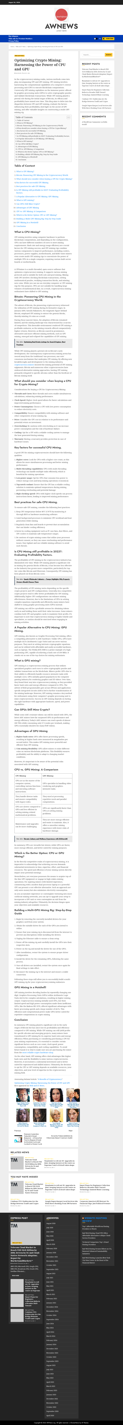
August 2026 (50, 1223)
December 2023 (52, 1349)
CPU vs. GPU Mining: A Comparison (31, 149)
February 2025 (51, 1299)
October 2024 (51, 1315)
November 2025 (52, 1261)
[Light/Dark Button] (96, 39)
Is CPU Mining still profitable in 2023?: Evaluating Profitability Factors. (43, 136)
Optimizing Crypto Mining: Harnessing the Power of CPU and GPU (42, 1083)
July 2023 (49, 1369)
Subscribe (109, 39)
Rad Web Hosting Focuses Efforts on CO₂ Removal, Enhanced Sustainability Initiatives (97, 1251)
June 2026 (50, 1232)
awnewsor (18, 73)
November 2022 (52, 1403)
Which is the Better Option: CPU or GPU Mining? (36, 152)
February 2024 (51, 1340)
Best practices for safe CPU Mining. (30, 133)
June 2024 (50, 1324)
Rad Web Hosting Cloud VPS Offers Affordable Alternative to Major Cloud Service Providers (96, 1235)
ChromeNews (74, 1423)
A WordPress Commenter (91, 122)
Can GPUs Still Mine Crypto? (28, 144)
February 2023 (51, 1390)
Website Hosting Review (94, 1219)
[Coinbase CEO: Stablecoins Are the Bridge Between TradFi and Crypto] (17, 1315)
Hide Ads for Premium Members (20, 39)
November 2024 (52, 1311)
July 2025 (49, 1278)
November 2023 (52, 1353)
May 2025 (49, 1286)
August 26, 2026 (50, 1167)
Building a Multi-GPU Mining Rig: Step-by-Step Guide (38, 154)
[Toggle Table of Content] (67, 117)
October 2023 (51, 1357)
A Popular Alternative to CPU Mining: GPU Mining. (36, 139)
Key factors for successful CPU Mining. (31, 131)
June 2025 (50, 1282)
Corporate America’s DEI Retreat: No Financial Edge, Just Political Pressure (95, 1202)
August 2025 (50, 1273)
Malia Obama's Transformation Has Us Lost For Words (23, 1124)
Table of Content (23, 120)
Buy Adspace (13, 36)
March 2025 (50, 1294)
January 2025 (51, 1303)
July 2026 (49, 1228)
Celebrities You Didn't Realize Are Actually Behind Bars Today (39, 1104)
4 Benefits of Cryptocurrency (50, 1079)
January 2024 (51, 1344)
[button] (100, 39)
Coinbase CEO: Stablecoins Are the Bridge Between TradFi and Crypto (95, 100)
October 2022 (51, 1407)
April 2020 (50, 1415)
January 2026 (51, 1253)
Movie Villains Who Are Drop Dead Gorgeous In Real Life (39, 1124)
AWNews (61, 26)
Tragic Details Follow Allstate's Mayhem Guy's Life (23, 1104)
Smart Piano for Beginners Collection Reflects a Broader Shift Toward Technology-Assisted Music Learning (95, 92)
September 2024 (52, 1319)
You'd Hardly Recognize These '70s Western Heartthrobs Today (56, 1125)
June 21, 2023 (26, 73)
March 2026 (50, 1244)
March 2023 (50, 1386)
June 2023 (50, 1374)
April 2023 (50, 1382)
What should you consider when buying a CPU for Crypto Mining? (42, 128)
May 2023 (49, 1378)
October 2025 (51, 1265)
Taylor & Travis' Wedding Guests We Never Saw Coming (73, 1124)
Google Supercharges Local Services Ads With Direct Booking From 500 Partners (61, 1202)
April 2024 (50, 1332)
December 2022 (52, 1399)
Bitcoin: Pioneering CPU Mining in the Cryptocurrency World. (40, 125)
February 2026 (51, 1248)
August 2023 (50, 1365)
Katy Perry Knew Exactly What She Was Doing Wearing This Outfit (56, 1105)
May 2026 (49, 1236)
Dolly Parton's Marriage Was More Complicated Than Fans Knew (73, 1105)
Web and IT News (19, 55)
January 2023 (51, 1395)
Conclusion (22, 160)
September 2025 (52, 1269)
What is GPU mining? (25, 141)
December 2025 (52, 1257)
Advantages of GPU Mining (28, 146)
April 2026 (50, 1240)
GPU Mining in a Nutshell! (28, 157)
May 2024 (49, 1328)
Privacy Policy (14, 41)
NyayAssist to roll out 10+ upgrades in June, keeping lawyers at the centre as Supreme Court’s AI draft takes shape (59, 1163)
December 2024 (52, 1307)
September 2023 (52, 1361)
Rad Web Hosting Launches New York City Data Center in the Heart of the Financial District (96, 1260)
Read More (15, 1275)
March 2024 (50, 1336)
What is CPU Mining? (25, 123)
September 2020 (52, 1411)
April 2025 (50, 1290)
